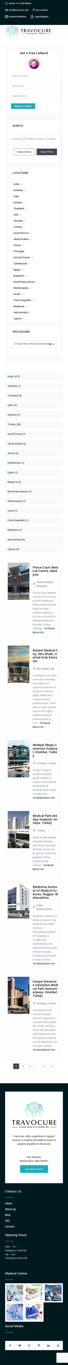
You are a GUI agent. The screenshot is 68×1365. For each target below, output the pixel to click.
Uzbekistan (20, 263)
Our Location (41, 10)
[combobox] (34, 344)
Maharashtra (44, 909)
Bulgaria (19, 275)
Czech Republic (22, 300)
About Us (10, 1208)
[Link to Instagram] (58, 1345)
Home (8, 1203)
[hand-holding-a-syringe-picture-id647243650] (34, 1293)
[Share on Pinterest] (39, 1345)
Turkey (18, 226)
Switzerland (21, 312)
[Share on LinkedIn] (48, 1345)
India (16, 184)
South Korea (21, 232)
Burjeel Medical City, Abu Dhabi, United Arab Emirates (45, 655)
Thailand (19, 208)
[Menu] (58, 31)
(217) (13, 376)
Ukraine (18, 220)
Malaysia (19, 306)
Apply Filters (46, 151)
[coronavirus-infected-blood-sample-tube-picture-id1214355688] (34, 1312)
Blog (7, 1214)
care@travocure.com (19, 10)
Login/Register (42, 16)
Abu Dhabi (43, 668)
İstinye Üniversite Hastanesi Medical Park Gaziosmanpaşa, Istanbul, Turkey (45, 988)
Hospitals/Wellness (17, 16)
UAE (16, 214)
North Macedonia (24, 281)
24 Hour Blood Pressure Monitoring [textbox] (33, 343)
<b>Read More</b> (44, 797)
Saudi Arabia (21, 239)
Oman (17, 245)
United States (22, 257)
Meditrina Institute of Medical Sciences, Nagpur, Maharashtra (45, 892)
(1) (14, 386)
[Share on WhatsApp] (29, 1345)
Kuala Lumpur (44, 582)
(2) (17, 443)
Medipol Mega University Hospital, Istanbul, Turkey (45, 750)
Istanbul (41, 763)
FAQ (7, 1220)
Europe (18, 202)
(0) (14, 395)
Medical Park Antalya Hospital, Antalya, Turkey (45, 819)
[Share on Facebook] (10, 1345)
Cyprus (18, 318)
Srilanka (18, 190)
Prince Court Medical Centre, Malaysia (45, 570)
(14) (12, 405)
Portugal (19, 251)
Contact (10, 1226)
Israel (17, 294)
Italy (16, 196)
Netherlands (21, 287)
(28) (14, 424)
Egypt (17, 269)
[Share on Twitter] (19, 1345)
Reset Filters (24, 151)
